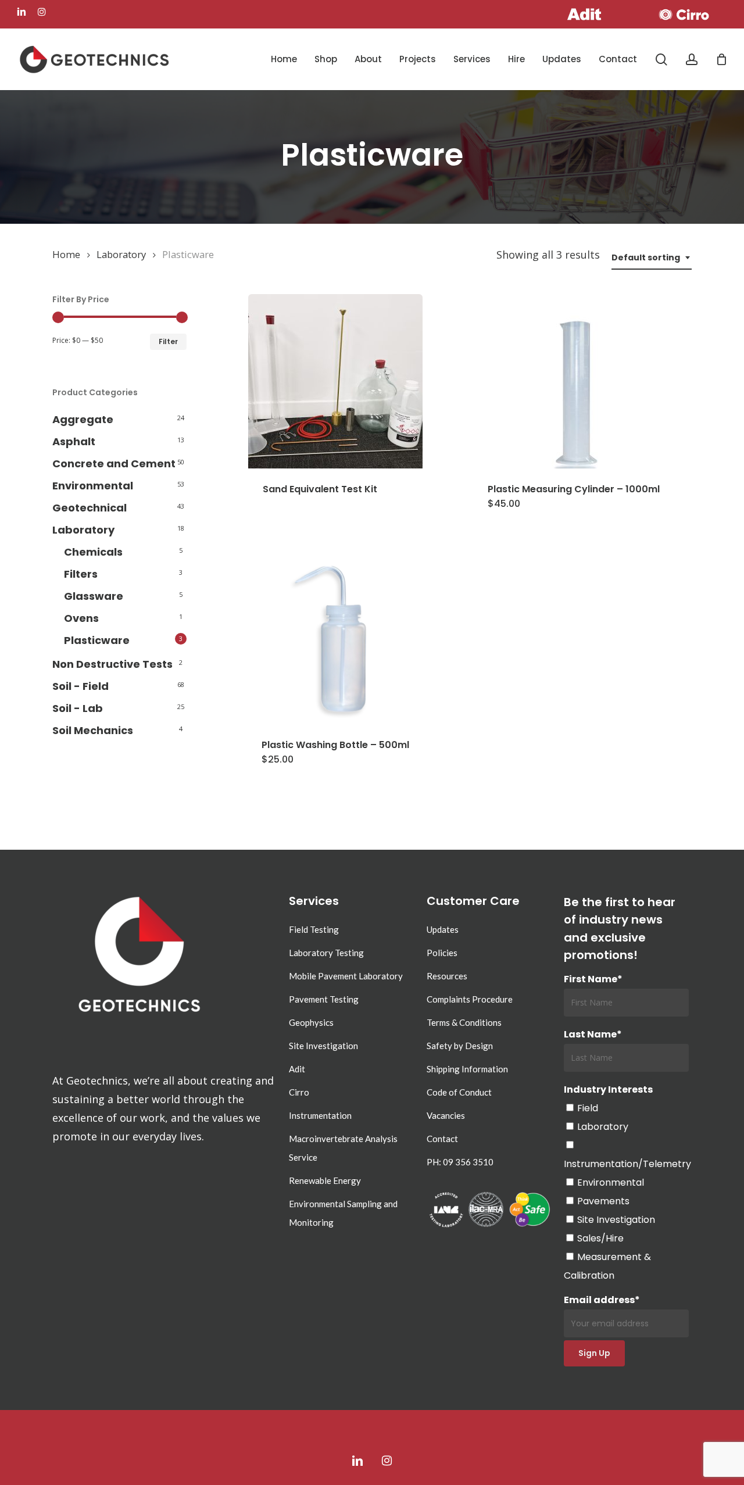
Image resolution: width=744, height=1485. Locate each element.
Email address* (602, 1300)
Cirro (299, 1092)
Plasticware (97, 640)
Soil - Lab (77, 708)
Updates (443, 929)
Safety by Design (460, 1045)
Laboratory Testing (326, 952)
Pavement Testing (324, 999)
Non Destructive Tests (112, 664)
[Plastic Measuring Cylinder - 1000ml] (573, 381)
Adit (297, 1069)
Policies (442, 952)
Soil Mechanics (92, 730)
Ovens (81, 618)
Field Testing (314, 929)
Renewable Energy (325, 1180)
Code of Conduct (459, 1092)
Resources (447, 976)
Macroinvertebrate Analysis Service (343, 1147)
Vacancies (446, 1115)
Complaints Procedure (470, 999)
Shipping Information (467, 1069)
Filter (168, 341)
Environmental (92, 485)
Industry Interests (608, 1089)
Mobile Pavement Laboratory (346, 976)
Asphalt (73, 441)
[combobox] (651, 258)
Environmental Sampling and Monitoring (343, 1213)
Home (66, 254)
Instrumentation (320, 1115)
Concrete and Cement (114, 463)
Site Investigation (323, 1045)
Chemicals (93, 552)
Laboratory (121, 254)
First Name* (593, 979)
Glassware (93, 596)
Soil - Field (80, 686)
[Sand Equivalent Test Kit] (335, 381)
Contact (442, 1138)
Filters (81, 574)
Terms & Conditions (464, 1022)
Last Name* (593, 1034)
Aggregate (82, 419)
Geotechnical (89, 507)
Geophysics (311, 1022)
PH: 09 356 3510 (460, 1162)
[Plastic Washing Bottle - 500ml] (335, 637)
